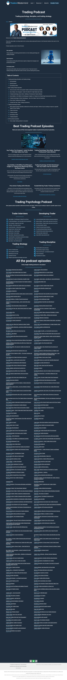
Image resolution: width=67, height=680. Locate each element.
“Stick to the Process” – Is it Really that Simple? (16, 578)
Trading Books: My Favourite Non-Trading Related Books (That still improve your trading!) (18, 523)
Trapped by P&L (9, 481)
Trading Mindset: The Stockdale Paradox (15, 516)
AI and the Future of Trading (40, 427)
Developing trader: (14, 85)
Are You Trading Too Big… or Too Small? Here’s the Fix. (46, 330)
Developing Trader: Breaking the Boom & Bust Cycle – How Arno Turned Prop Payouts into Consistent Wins (46, 354)
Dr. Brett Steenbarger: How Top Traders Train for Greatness (47, 370)
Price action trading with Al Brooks (19, 196)
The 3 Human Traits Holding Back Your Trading (16, 272)
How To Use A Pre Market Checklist (41, 620)
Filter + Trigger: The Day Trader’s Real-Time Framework (46, 377)
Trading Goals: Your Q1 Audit (12, 425)
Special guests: (13, 83)
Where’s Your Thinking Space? (12, 611)
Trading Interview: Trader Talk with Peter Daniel (16, 572)
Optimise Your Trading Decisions (41, 433)
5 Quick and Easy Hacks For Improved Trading (44, 425)
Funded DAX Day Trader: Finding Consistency (20, 102)
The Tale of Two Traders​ (11, 413)
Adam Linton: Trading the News (13, 567)
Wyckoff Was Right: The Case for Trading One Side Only (18, 346)
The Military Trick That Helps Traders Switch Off (16, 305)
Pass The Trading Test (39, 609)
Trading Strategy (13, 112)
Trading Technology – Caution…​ (41, 472)
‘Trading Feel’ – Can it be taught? (13, 592)
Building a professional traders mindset (47, 160)
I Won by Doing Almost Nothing (41, 269)
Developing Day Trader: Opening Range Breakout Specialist (47, 490)
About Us (46, 3)
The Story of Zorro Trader (39, 453)
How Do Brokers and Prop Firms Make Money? (16, 466)
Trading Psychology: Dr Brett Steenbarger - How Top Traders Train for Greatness (27, 98)
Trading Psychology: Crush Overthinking (14, 534)
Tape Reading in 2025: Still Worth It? (42, 362)
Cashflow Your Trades (39, 410)
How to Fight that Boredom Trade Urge (42, 456)
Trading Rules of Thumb (39, 415)
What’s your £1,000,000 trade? (40, 592)
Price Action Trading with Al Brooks (17, 100)
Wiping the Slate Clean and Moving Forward (15, 513)
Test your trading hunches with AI (13, 296)
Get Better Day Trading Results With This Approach (45, 430)
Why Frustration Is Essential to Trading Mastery (16, 405)
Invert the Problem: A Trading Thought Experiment (17, 299)
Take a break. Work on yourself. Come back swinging (45, 622)
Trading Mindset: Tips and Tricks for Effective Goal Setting (18, 520)
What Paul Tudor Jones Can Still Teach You (43, 365)
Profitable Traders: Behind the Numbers (42, 488)
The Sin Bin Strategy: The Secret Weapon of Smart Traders (47, 382)
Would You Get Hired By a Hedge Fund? (42, 288)
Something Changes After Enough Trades (43, 305)
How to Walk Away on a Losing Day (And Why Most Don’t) (46, 360)
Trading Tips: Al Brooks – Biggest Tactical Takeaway (45, 554)
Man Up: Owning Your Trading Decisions (14, 477)
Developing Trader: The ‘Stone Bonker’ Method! (16, 488)
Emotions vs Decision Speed (40, 603)
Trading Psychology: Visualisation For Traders (44, 560)
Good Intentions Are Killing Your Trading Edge (16, 370)
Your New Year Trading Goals (12, 606)
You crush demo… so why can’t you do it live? (15, 360)
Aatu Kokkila (19, 181)
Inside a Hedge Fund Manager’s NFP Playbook (16, 362)
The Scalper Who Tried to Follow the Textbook (16, 365)
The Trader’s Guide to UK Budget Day (42, 327)
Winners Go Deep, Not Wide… (12, 575)
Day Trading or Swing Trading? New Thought (43, 285)
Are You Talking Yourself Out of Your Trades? (15, 475)
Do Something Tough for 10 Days (41, 572)
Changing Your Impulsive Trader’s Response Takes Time (46, 583)
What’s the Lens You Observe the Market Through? (17, 586)
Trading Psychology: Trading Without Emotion (44, 458)
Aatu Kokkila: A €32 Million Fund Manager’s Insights (17, 438)
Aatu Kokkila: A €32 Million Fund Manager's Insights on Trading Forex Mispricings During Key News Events (33, 96)
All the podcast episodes (13, 118)
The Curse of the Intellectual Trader (41, 299)
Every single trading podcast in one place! (19, 121)
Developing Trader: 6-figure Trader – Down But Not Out (18, 546)
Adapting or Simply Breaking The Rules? (14, 601)
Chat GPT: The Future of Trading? (41, 493)
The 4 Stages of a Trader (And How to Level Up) (16, 357)
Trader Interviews (14, 110)
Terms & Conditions (44, 664)
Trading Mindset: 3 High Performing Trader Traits (44, 523)
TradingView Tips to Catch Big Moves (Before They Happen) (19, 340)
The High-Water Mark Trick (40, 281)
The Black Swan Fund (38, 418)
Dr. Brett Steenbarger (47, 174)
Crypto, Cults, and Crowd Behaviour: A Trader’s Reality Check (47, 324)
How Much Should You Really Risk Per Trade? (44, 296)
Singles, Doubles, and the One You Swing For (15, 368)
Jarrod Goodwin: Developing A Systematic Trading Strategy (19, 499)
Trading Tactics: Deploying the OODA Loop (43, 475)
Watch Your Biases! (10, 583)
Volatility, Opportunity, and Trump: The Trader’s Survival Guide (47, 390)
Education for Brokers (57, 664)
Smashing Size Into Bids (39, 499)
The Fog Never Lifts (10, 312)
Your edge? (36, 291)
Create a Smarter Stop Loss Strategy (42, 464)
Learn (32, 3)
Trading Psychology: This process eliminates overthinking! (18, 484)
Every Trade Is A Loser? (11, 422)
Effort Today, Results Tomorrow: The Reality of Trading (46, 469)
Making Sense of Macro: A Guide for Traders (43, 513)
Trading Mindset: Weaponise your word (42, 614)
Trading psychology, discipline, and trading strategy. (19, 79)
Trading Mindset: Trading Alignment (42, 628)
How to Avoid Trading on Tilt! (12, 580)
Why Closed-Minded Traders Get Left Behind (43, 275)
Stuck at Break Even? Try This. (12, 315)
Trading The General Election (12, 415)
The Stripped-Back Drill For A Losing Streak (43, 272)
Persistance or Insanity (39, 598)
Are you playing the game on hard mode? (15, 456)
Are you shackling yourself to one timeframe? (16, 628)
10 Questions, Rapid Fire (11, 291)
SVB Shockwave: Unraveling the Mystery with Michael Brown (19, 501)
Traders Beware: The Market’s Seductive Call (44, 496)
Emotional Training (38, 368)
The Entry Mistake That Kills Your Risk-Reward (44, 301)
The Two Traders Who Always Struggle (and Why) (16, 336)
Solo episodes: (13, 81)
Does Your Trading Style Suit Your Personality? (16, 617)
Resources (38, 3)
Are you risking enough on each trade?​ (42, 461)
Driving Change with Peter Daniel (41, 405)
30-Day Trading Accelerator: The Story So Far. (44, 407)
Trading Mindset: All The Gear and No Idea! (43, 507)
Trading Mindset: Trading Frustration (14, 622)
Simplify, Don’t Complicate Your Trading (42, 580)
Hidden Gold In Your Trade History (13, 444)
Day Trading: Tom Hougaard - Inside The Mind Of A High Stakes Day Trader (26, 91)
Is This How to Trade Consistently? (13, 320)
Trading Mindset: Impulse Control (41, 550)
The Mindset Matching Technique (41, 317)
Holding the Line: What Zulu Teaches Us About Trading (18, 324)
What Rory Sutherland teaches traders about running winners (19, 293)
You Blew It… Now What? (11, 333)
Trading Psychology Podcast (14, 104)
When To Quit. (37, 413)
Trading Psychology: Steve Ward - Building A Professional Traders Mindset (26, 94)
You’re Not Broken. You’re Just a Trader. (42, 357)
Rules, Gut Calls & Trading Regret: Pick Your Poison (17, 373)
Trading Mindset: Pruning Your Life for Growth (44, 520)
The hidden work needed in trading (13, 620)
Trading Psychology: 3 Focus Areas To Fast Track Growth (46, 542)
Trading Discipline (14, 116)
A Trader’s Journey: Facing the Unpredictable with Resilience (47, 438)
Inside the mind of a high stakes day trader (20, 159)
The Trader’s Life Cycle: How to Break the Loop (16, 377)
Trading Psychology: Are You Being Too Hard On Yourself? (46, 563)
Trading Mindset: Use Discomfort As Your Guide (44, 567)
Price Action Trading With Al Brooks (41, 578)
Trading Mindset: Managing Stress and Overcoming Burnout (47, 511)
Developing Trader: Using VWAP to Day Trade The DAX (46, 530)
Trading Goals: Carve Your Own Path (14, 614)
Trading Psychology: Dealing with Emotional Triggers (17, 449)
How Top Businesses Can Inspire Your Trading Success (46, 501)
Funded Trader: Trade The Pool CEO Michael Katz (17, 526)
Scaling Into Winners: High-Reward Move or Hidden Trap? (46, 350)
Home (7, 21)
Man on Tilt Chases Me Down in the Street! (43, 570)
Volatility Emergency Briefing (12, 380)
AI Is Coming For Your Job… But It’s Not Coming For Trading (19, 308)
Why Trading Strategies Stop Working (14, 269)
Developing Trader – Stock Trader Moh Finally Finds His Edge (19, 410)
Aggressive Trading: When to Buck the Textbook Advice (18, 493)
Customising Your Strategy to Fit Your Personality (17, 504)
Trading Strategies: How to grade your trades (16, 560)
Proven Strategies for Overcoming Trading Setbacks (17, 511)
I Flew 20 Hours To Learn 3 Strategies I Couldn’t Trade (17, 279)
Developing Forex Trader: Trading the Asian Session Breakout (19, 490)
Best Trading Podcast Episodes (15, 87)
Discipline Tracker (55, 3)
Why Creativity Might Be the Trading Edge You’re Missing (18, 285)
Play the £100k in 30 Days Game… (41, 466)
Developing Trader (14, 114)
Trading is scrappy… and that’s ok (13, 598)
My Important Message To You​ (12, 441)
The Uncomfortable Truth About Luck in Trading (16, 433)
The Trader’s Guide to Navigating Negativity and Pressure (18, 402)
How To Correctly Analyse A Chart (13, 458)
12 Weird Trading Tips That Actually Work (43, 343)
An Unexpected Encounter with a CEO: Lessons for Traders (18, 394)
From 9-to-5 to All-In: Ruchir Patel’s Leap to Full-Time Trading (47, 402)
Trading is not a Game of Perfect (41, 575)
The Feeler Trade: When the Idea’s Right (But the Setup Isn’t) (47, 333)
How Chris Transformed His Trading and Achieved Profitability (47, 504)
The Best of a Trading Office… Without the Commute (45, 315)
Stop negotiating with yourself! (40, 617)
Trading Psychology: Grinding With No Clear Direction (45, 558)
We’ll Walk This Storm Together (13, 595)
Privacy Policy (38, 664)
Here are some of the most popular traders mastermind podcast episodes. (26, 89)
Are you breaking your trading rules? (14, 625)
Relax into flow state (10, 609)
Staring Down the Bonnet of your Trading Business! (45, 611)
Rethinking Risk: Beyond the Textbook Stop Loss (16, 350)
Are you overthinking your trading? (13, 630)
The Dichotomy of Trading (39, 595)
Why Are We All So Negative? (12, 427)
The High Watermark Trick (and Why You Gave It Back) (46, 293)
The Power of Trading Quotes (12, 589)
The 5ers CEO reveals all (39, 444)
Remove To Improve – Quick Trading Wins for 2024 (45, 441)
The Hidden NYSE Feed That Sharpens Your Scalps (45, 380)
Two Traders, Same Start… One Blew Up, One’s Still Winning (47, 279)
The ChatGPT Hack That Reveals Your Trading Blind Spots (46, 386)
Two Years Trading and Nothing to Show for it (44, 586)
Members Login (51, 664)
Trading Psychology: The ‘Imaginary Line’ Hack (16, 469)
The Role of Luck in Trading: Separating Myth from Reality (18, 496)
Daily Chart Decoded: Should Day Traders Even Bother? (18, 446)
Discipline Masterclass (39, 481)
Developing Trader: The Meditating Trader (15, 453)
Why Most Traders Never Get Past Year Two (15, 330)
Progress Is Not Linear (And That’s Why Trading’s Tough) (18, 317)
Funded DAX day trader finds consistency (47, 194)
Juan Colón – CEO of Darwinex (12, 436)
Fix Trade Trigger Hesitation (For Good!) (14, 464)
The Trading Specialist (39, 601)
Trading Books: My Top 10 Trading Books (15, 558)
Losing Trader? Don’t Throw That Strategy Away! (16, 430)
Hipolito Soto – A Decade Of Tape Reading (15, 570)
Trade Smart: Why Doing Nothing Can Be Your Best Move (46, 422)
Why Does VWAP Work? (39, 446)
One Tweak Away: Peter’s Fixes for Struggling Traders (17, 407)
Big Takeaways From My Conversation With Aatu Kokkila (46, 436)
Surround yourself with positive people (42, 606)
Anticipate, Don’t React (11, 603)
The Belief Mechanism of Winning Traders (15, 472)
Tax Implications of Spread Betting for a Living (44, 340)
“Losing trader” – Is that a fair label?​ (14, 461)
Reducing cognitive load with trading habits (43, 625)
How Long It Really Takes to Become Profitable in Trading (46, 312)
